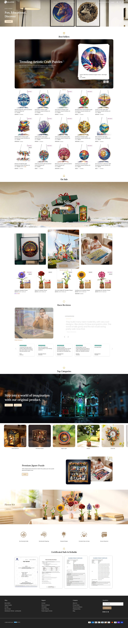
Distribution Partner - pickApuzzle (13, 611)
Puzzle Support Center (47, 611)
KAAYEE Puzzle (10, 622)
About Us (75, 603)
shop (25, 474)
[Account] (117, 2)
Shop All (55, 2)
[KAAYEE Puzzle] (9, 2)
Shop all (17, 405)
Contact (43, 603)
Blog (74, 611)
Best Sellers (7, 603)
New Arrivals (8, 609)
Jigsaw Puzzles (8, 605)
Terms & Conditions (77, 607)
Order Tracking (45, 609)
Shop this (8, 405)
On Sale (6, 607)
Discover (8, 21)
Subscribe (107, 607)
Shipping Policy (76, 609)
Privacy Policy (76, 605)
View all (64, 89)
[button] (16, 349)
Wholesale (44, 607)
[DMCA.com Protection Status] (17, 622)
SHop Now (64, 208)
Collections (62, 2)
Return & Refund (46, 605)
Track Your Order (71, 2)
